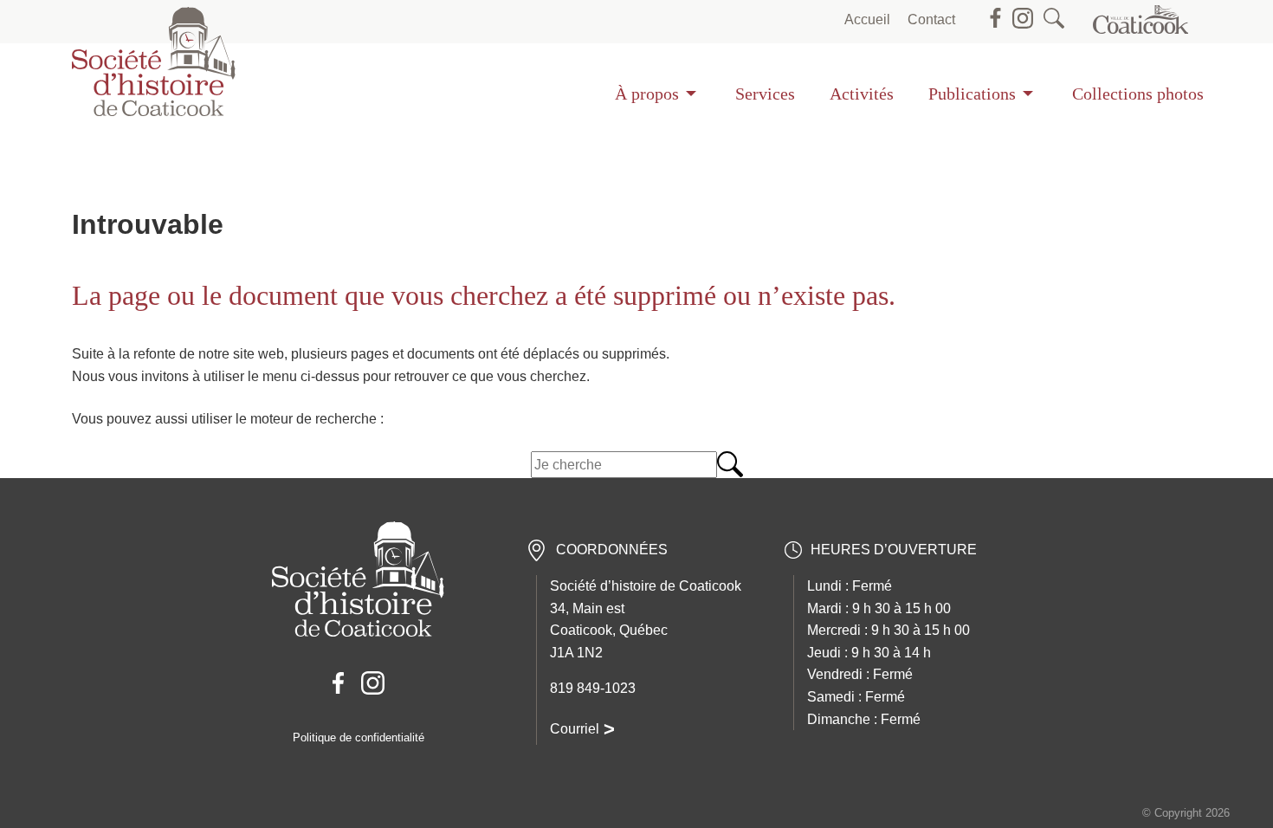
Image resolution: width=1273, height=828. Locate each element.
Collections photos (1138, 93)
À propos (647, 93)
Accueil (867, 19)
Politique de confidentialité (358, 737)
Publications (972, 93)
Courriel (574, 728)
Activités (862, 93)
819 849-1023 (593, 688)
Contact (931, 19)
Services (765, 93)
